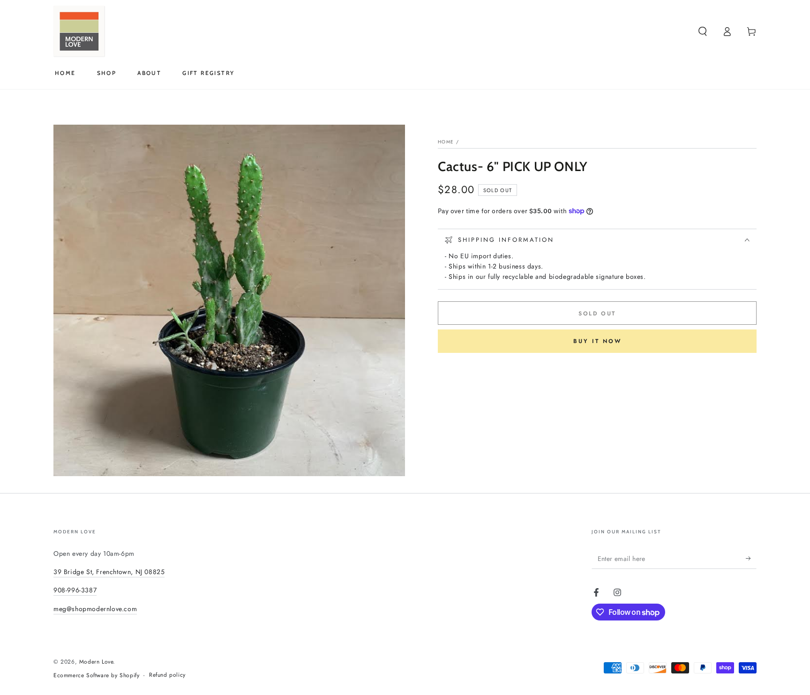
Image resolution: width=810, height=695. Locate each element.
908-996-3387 (75, 590)
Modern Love (96, 662)
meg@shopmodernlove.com (95, 608)
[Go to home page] (79, 31)
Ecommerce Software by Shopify (96, 676)
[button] (702, 31)
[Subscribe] (751, 558)
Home (446, 141)
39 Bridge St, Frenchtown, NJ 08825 (109, 571)
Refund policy (167, 675)
